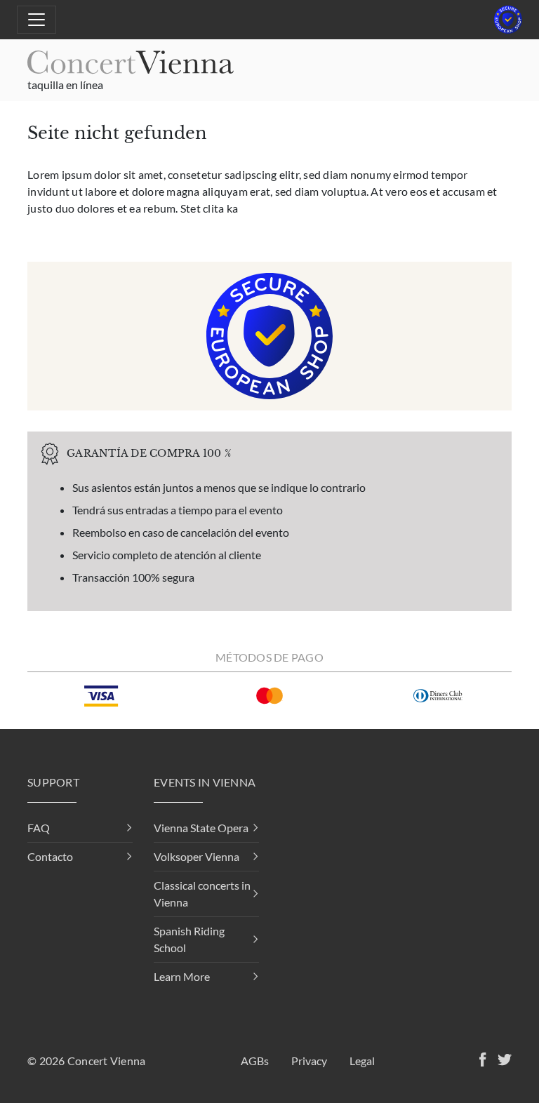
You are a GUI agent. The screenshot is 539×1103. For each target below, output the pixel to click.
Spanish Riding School (189, 939)
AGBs (255, 1060)
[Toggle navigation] (36, 20)
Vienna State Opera (201, 827)
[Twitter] (502, 1061)
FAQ (38, 827)
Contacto (50, 856)
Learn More (182, 976)
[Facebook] (480, 1061)
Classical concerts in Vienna (202, 893)
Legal (362, 1060)
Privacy (309, 1060)
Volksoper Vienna (196, 856)
